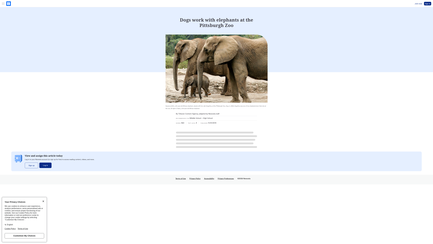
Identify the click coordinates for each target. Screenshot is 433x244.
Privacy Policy (194, 178)
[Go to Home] (8, 3)
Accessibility (209, 178)
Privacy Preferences (226, 178)
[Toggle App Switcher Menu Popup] (3, 3)
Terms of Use (180, 178)
